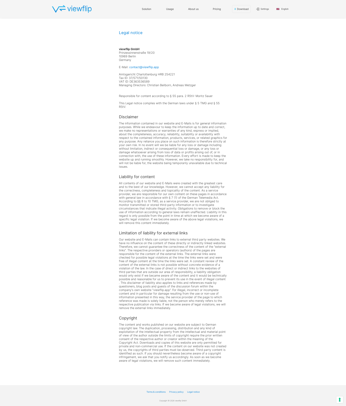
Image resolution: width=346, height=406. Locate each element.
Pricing (217, 8)
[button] (170, 9)
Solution (146, 8)
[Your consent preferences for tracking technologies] (339, 399)
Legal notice (193, 391)
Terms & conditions (156, 391)
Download (241, 8)
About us (193, 8)
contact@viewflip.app (144, 67)
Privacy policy (176, 391)
